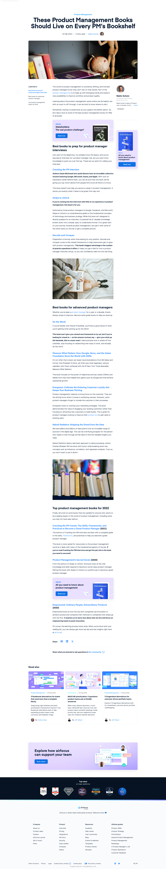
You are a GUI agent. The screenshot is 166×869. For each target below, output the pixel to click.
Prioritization (72, 693)
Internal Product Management (122, 837)
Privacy (43, 863)
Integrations (63, 834)
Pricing (61, 831)
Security (62, 840)
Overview (62, 828)
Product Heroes (91, 847)
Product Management (83, 14)
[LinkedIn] (115, 864)
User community (91, 834)
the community (95, 652)
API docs (62, 837)
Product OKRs (116, 828)
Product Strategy (117, 831)
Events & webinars (92, 840)
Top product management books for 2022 (36, 103)
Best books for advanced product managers (36, 97)
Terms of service (33, 863)
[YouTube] (119, 864)
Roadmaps (115, 844)
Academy (88, 828)
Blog (87, 837)
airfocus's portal (39, 837)
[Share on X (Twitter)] (72, 642)
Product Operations (118, 850)
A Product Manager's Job (120, 847)
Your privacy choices (94, 863)
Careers (36, 834)
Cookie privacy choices (61, 863)
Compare (62, 847)
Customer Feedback (118, 853)
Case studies (63, 844)
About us (36, 828)
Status (61, 850)
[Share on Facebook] (62, 642)
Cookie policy (77, 863)
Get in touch (37, 840)
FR (137, 863)
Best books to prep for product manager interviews (37, 91)
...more (135, 105)
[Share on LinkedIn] (67, 642)
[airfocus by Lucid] (83, 809)
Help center (89, 831)
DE (134, 863)
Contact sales (38, 831)
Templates (89, 844)
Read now (61, 136)
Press (35, 844)
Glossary (88, 850)
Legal (50, 863)
